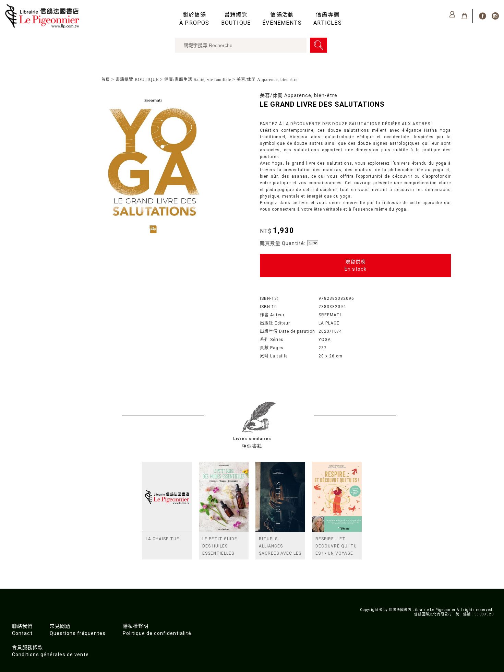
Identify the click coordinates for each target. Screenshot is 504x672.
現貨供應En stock (356, 265)
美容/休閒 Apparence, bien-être (267, 79)
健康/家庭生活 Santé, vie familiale (197, 79)
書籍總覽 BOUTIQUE (137, 79)
